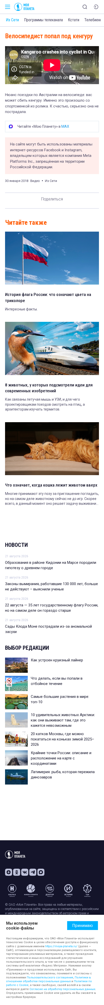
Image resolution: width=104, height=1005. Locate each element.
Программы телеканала (43, 19)
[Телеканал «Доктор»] (50, 890)
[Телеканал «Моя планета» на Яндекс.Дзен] (8, 872)
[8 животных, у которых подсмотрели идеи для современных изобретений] (52, 348)
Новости (16, 545)
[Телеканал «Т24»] (87, 890)
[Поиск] (84, 7)
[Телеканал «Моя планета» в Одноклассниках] (16, 872)
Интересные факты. (21, 309)
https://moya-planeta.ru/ (61, 946)
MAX (65, 126)
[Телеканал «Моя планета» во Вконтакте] (24, 872)
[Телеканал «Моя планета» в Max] (40, 872)
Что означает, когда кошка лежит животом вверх (51, 485)
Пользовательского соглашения (50, 977)
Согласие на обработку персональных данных (62, 989)
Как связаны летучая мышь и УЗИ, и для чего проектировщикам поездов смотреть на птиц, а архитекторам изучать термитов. (45, 404)
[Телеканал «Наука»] (12, 890)
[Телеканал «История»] (68, 890)
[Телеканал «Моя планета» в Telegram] (32, 872)
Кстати (73, 19)
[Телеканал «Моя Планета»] (24, 7)
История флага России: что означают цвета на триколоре (48, 297)
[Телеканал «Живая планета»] (31, 890)
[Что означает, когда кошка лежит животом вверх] (52, 448)
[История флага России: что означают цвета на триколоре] (52, 258)
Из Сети (12, 19)
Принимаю (82, 925)
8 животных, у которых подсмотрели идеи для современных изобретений (49, 388)
